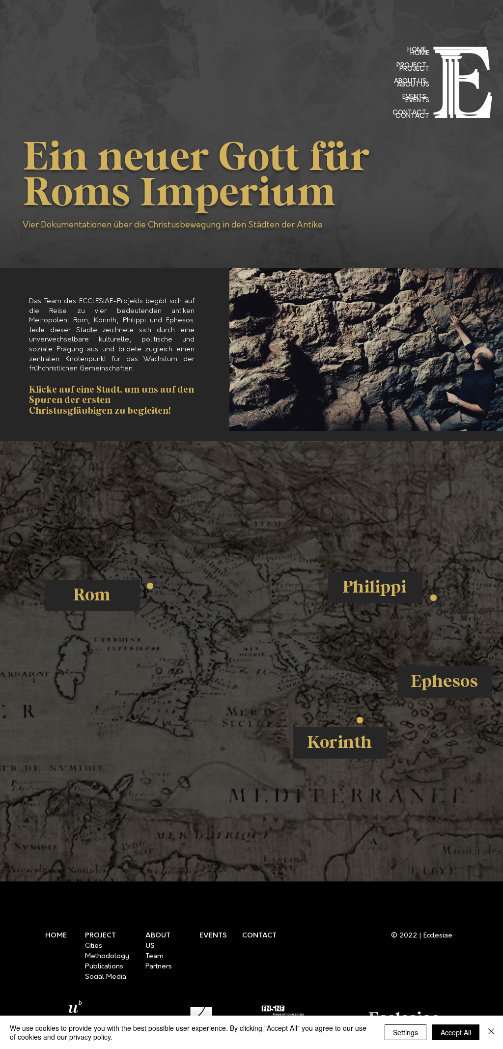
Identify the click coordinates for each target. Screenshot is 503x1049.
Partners (158, 966)
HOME (419, 52)
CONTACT (412, 115)
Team (154, 956)
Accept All (456, 1032)
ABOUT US (413, 84)
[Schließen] (491, 1032)
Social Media (105, 977)
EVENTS (417, 100)
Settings (405, 1032)
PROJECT (414, 68)
